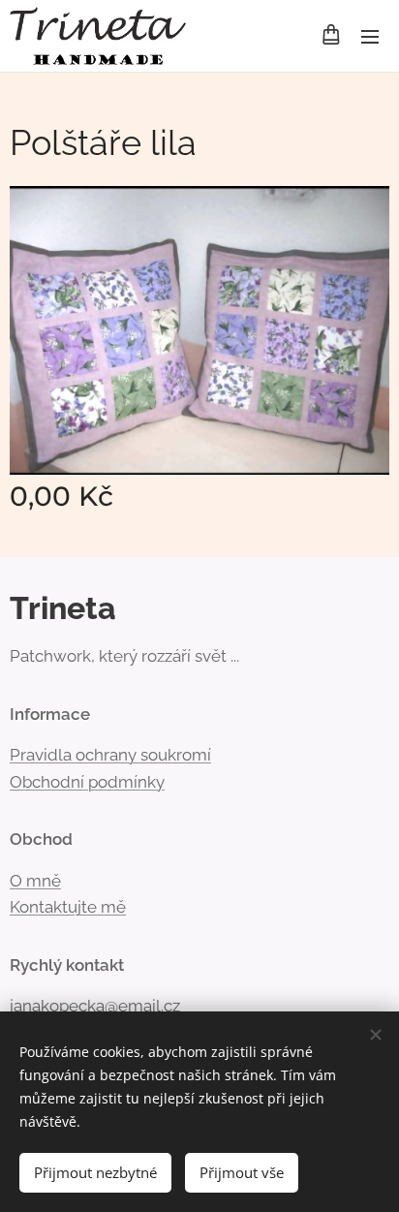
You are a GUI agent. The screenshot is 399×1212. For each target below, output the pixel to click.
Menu (370, 35)
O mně (35, 880)
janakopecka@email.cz (95, 1005)
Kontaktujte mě (68, 907)
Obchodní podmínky (87, 782)
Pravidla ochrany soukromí (110, 754)
